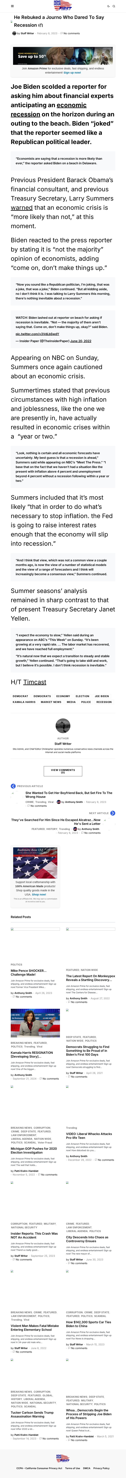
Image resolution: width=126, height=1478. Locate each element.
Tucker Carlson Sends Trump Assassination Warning (32, 1414)
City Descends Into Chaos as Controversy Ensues (87, 1239)
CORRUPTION (42, 1127)
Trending (40, 801)
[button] (12, 6)
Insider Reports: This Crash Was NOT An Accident (34, 1235)
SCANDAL (30, 1142)
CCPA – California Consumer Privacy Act (39, 1468)
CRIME (30, 801)
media (71, 702)
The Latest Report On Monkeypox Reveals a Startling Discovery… (90, 978)
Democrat (20, 696)
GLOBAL (48, 1395)
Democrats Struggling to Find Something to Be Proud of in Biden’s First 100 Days (87, 1050)
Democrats (42, 696)
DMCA (86, 1468)
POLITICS (16, 964)
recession (104, 702)
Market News (51, 702)
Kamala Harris (24, 702)
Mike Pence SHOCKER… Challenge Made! (29, 972)
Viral (50, 801)
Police (86, 702)
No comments (72, 33)
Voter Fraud (45, 1142)
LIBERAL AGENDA (21, 1138)
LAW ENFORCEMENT (23, 1135)
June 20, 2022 (80, 341)
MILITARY (50, 1223)
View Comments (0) (63, 771)
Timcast (34, 682)
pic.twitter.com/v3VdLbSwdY (37, 334)
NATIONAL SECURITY (24, 1227)
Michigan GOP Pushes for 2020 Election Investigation (34, 1150)
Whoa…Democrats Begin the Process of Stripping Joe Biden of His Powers (89, 1414)
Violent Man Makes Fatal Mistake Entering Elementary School (35, 1328)
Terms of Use (72, 1468)
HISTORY (51, 829)
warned (22, 207)
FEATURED (38, 829)
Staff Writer (63, 744)
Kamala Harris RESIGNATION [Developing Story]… (32, 1054)
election (82, 696)
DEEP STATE (73, 1037)
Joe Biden (102, 696)
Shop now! (39, 894)
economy (63, 696)
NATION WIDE (89, 969)
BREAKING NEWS (21, 1042)
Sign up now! (72, 72)
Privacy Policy (101, 1468)
